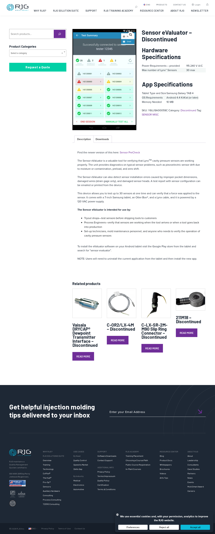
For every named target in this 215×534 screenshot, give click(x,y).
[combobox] (37, 53)
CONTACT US (179, 4)
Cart (207, 5)
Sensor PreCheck (130, 152)
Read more (83, 356)
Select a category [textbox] (37, 53)
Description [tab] (84, 139)
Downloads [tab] (102, 139)
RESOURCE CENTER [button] (152, 10)
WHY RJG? (40, 10)
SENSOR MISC (150, 114)
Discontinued (188, 110)
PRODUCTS (161, 4)
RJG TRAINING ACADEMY (118, 10)
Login (198, 4)
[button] (131, 35)
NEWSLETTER (199, 10)
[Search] (60, 34)
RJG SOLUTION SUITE (66, 10)
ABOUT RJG (177, 10)
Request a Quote (38, 67)
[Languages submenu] (36, 528)
